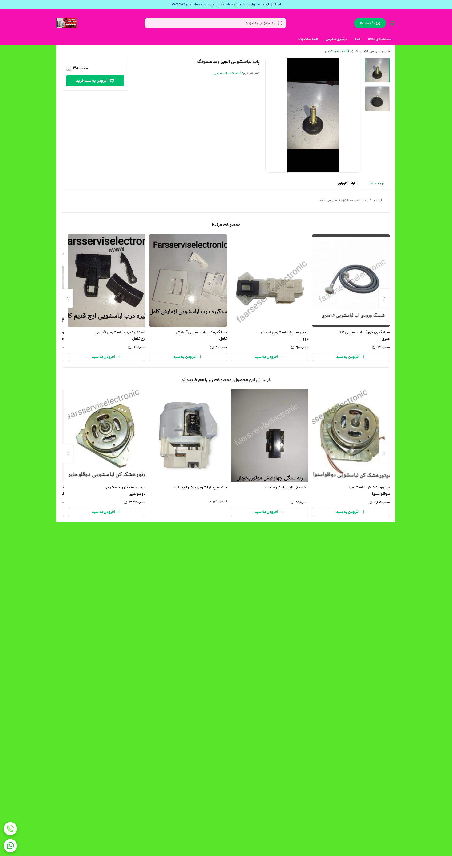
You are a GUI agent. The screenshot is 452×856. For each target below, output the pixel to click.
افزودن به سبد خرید (92, 80)
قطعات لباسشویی (337, 51)
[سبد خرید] (393, 23)
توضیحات (376, 183)
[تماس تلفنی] (10, 828)
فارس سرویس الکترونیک (372, 51)
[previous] (384, 298)
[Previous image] (272, 115)
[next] (67, 298)
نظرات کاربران (348, 183)
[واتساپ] (10, 845)
